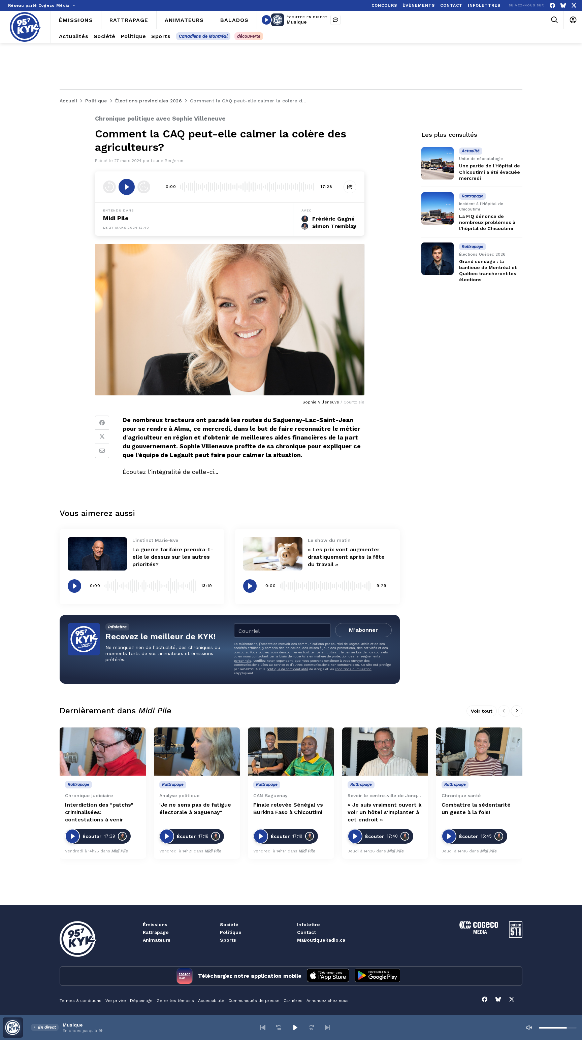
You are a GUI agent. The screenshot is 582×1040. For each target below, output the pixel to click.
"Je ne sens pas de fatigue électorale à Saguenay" (195, 808)
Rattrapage (156, 932)
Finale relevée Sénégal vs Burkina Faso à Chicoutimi (288, 808)
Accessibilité (211, 1000)
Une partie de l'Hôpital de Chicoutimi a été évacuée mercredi (489, 172)
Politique (230, 932)
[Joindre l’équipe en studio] (335, 20)
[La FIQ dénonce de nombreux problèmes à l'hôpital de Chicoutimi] (437, 208)
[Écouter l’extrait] (127, 187)
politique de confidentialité (287, 669)
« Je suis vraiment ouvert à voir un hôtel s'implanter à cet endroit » (384, 812)
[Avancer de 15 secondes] (143, 187)
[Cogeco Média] (478, 932)
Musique (297, 22)
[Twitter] (102, 437)
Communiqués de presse (254, 1000)
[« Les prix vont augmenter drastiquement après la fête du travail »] (272, 554)
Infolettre (308, 924)
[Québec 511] (515, 936)
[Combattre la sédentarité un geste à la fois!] (479, 751)
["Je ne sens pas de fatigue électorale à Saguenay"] (197, 751)
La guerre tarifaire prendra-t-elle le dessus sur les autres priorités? (172, 556)
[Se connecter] (572, 20)
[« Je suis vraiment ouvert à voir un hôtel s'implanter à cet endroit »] (385, 751)
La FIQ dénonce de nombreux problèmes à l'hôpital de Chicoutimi (487, 222)
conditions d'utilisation (353, 669)
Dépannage (141, 1000)
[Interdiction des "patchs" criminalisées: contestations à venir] (103, 751)
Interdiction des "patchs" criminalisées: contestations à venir (99, 812)
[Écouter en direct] (266, 19)
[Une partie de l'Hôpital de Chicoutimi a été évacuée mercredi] (437, 163)
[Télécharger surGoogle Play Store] (377, 976)
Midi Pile (116, 218)
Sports (228, 940)
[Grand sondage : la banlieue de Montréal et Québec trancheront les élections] (437, 258)
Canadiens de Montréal (203, 36)
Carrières (293, 1000)
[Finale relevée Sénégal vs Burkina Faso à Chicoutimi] (291, 751)
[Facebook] (552, 5)
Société (229, 924)
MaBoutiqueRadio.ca (321, 940)
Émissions (155, 924)
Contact (306, 932)
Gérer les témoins (175, 1000)
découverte (248, 36)
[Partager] (350, 187)
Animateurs (156, 940)
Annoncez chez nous (327, 1000)
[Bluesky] (563, 5)
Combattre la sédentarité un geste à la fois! (476, 808)
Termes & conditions (80, 1000)
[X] (574, 5)
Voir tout (481, 711)
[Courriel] (102, 451)
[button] (262, 1027)
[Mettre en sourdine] (529, 1027)
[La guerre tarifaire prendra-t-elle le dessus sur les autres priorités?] (97, 554)
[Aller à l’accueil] (25, 27)
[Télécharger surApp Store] (328, 976)
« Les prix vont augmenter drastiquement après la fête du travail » (346, 556)
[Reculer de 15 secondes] (109, 187)
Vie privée (115, 1000)
